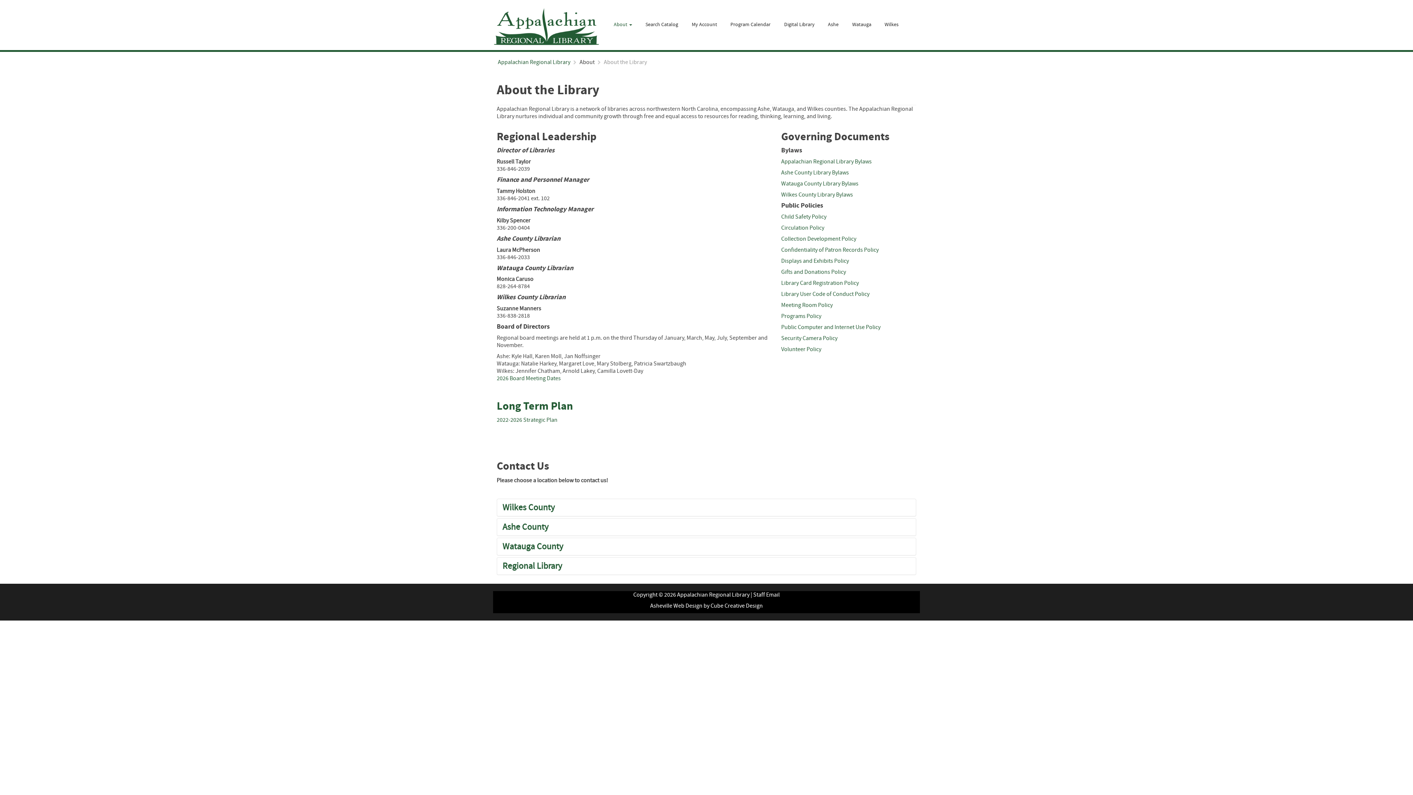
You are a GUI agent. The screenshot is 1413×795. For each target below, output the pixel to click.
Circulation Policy (802, 228)
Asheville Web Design (676, 606)
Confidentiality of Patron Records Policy (830, 250)
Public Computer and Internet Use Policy (831, 327)
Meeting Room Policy (807, 305)
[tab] (706, 507)
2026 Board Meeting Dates (529, 378)
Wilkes (892, 24)
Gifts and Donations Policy (813, 272)
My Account (704, 24)
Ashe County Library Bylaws (815, 172)
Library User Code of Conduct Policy (825, 294)
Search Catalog (661, 24)
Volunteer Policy (801, 349)
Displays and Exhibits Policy (815, 261)
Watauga (861, 24)
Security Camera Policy (809, 338)
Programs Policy (801, 316)
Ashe (833, 24)
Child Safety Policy (803, 216)
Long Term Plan (535, 406)
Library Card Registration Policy (820, 283)
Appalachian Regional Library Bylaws (826, 161)
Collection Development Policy (818, 239)
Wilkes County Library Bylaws (817, 194)
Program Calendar (750, 24)
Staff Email (766, 594)
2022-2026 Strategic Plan (527, 420)
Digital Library (799, 24)
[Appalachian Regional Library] (546, 26)
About (621, 24)
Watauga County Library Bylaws (819, 183)
